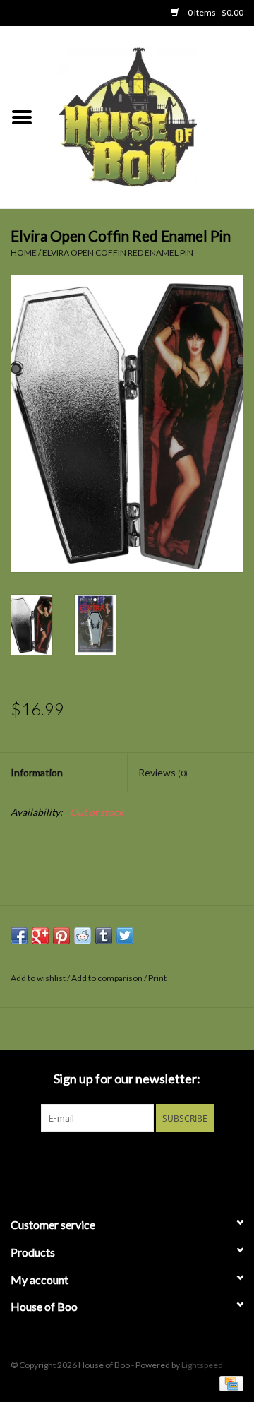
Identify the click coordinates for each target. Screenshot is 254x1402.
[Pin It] (61, 935)
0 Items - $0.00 (214, 12)
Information (37, 772)
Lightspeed (202, 1365)
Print (157, 978)
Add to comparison (107, 978)
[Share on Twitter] (124, 935)
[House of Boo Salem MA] (149, 116)
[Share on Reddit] (82, 935)
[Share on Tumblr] (103, 935)
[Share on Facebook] (19, 935)
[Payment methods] (228, 1382)
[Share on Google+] (40, 935)
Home (24, 252)
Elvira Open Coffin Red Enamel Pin (117, 252)
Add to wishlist (38, 978)
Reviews (163, 772)
